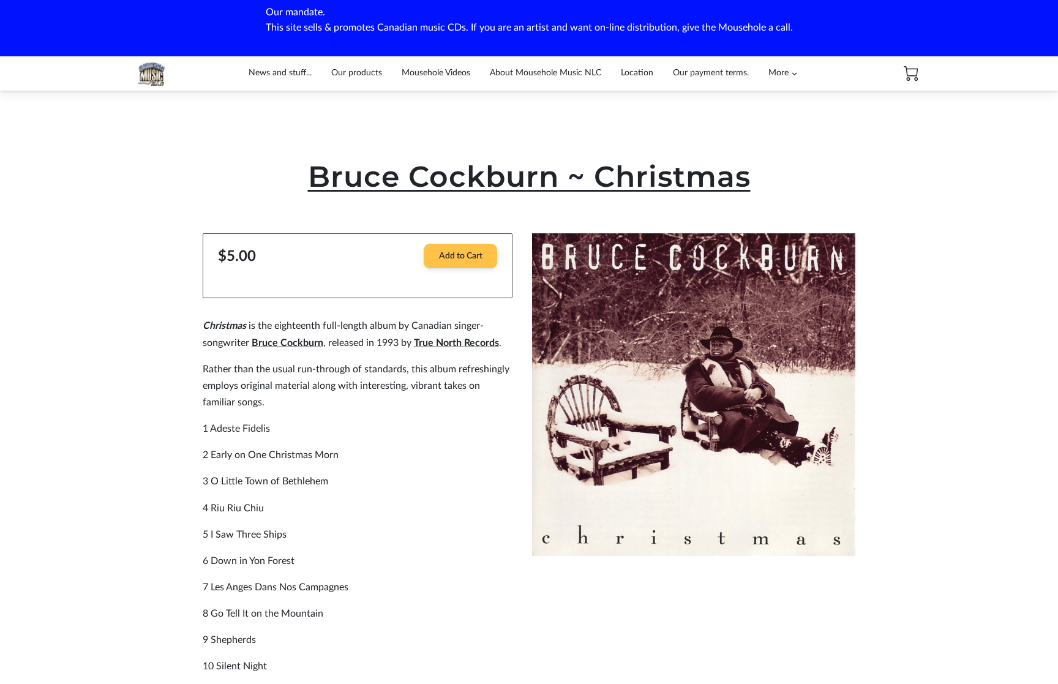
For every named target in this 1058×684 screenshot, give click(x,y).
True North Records (456, 343)
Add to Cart (460, 256)
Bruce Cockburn (287, 343)
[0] (911, 73)
